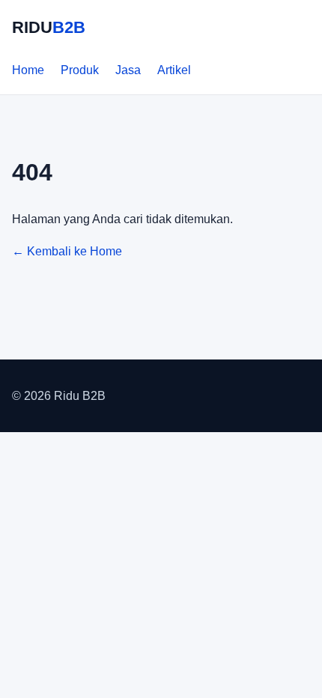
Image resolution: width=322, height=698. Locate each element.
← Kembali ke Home (67, 251)
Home (28, 70)
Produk (80, 70)
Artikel (174, 70)
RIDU (48, 27)
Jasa (128, 70)
